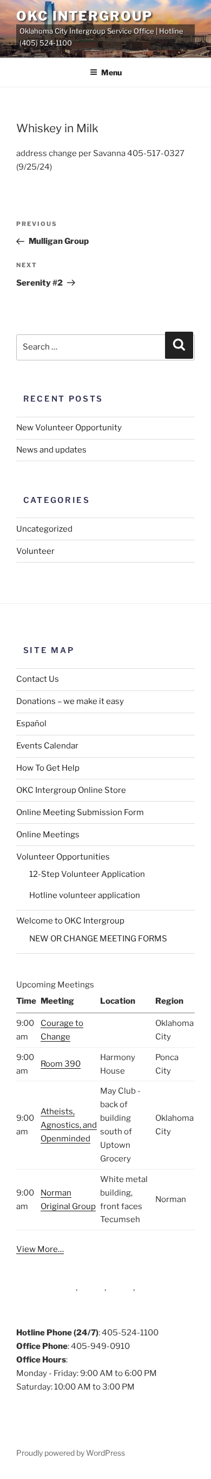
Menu (111, 72)
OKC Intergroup (84, 16)
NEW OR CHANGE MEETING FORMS (98, 939)
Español (31, 723)
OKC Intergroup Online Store (71, 790)
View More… (40, 1249)
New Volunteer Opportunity (69, 427)
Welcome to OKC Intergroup (70, 921)
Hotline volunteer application (84, 895)
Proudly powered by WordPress (70, 1452)
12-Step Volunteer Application (87, 874)
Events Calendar (47, 746)
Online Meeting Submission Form (80, 812)
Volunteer (35, 551)
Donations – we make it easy (70, 701)
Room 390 (61, 1064)
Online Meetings (48, 834)
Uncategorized (44, 529)
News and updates (51, 450)
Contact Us (37, 679)
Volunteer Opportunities (63, 857)
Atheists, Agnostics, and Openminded (69, 1125)
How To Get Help (48, 768)
